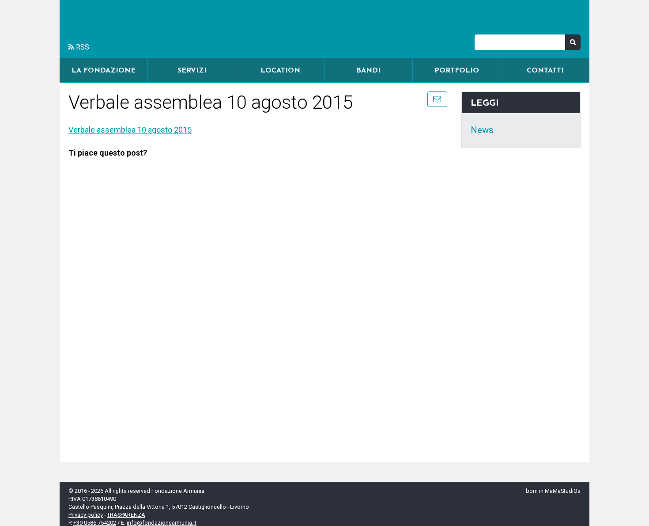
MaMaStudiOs (563, 491)
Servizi (192, 70)
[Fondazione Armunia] (324, 29)
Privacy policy (85, 514)
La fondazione (104, 70)
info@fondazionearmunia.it (161, 522)
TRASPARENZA (126, 514)
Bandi (368, 70)
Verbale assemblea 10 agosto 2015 (130, 129)
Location (280, 70)
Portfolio (456, 70)
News (482, 130)
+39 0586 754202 (94, 522)
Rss (81, 47)
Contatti (545, 70)
